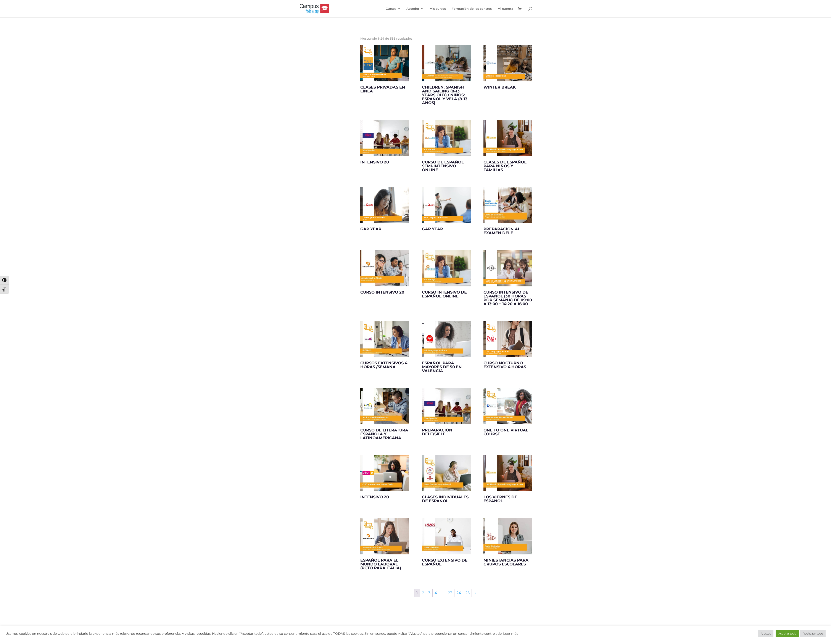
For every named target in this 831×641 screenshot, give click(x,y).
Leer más (510, 634)
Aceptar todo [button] (787, 633)
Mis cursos (438, 9)
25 (467, 593)
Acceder (412, 9)
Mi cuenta (505, 9)
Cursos (391, 9)
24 (458, 593)
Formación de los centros (472, 9)
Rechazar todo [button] (813, 633)
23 (450, 593)
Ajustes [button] (766, 633)
